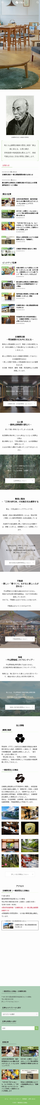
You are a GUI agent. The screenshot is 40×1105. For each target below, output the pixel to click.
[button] (18, 87)
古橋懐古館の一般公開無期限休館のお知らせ (26, 926)
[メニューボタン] (2, 2)
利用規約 (24, 1099)
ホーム (6, 1099)
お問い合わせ (31, 1099)
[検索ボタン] (37, 2)
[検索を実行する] (36, 1028)
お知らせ (6, 165)
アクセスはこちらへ (12, 1001)
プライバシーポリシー (15, 1099)
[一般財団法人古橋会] (19, 2)
